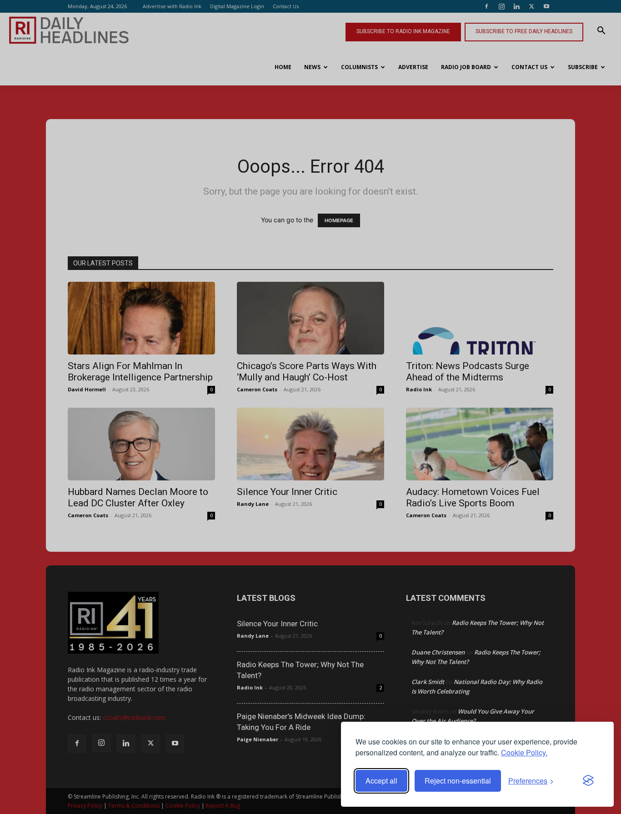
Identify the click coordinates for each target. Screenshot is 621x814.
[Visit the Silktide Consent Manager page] (588, 781)
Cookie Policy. (524, 752)
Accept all (381, 780)
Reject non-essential (458, 780)
